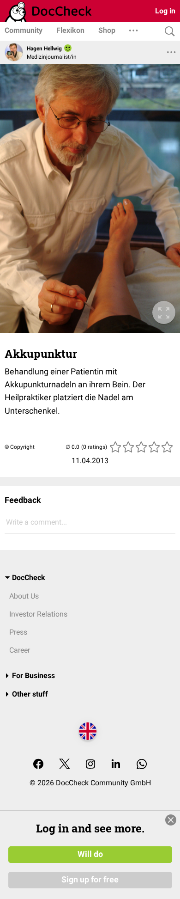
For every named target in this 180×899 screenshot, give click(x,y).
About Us (24, 596)
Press (18, 632)
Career (19, 650)
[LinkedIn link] (116, 764)
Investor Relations (38, 614)
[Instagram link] (90, 764)
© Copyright (20, 447)
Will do (90, 854)
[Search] (167, 31)
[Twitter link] (64, 764)
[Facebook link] (38, 764)
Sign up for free (90, 879)
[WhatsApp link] (142, 764)
